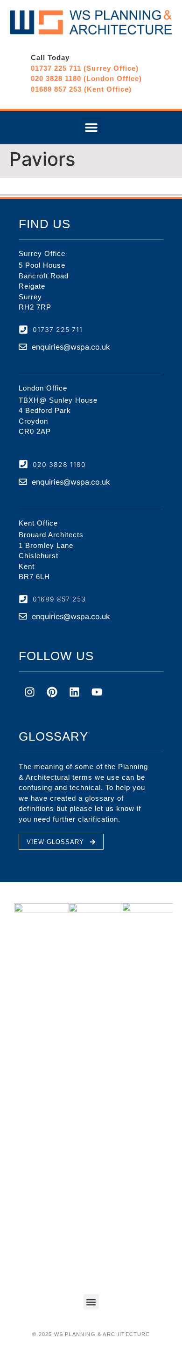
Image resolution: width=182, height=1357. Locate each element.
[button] (91, 127)
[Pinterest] (52, 691)
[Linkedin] (74, 691)
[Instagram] (29, 691)
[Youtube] (96, 691)
